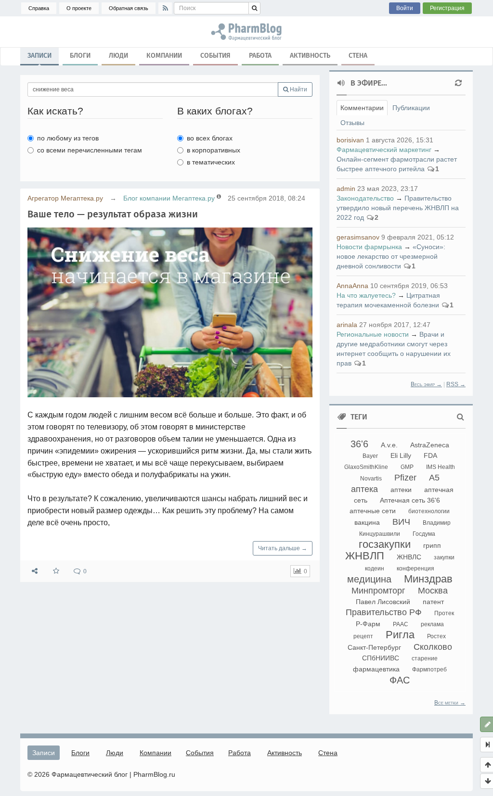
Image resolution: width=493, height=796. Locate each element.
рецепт (363, 636)
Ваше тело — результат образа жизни (112, 214)
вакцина (367, 522)
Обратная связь (128, 8)
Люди (118, 55)
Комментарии (362, 108)
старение (425, 658)
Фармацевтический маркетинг (384, 149)
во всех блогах (210, 138)
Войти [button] (404, 8)
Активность (310, 55)
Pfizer (405, 477)
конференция (415, 568)
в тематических (211, 162)
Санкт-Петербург (374, 647)
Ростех (436, 636)
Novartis (371, 478)
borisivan (350, 140)
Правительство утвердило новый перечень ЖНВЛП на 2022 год (398, 207)
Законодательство (365, 198)
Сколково (433, 647)
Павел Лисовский (383, 602)
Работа (260, 55)
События (215, 55)
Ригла (400, 635)
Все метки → (450, 702)
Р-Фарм (368, 624)
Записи (39, 55)
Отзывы (352, 122)
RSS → (456, 384)
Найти (297, 89)
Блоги (80, 55)
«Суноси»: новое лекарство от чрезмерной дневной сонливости (391, 256)
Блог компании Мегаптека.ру (169, 198)
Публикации (411, 108)
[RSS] (165, 8)
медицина (369, 579)
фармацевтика (376, 669)
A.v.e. (389, 445)
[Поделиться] (34, 571)
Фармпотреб (429, 669)
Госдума (424, 534)
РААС (400, 624)
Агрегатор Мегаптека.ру (65, 198)
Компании (164, 55)
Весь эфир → (426, 384)
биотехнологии (429, 511)
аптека (364, 489)
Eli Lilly (400, 455)
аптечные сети (373, 511)
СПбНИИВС (380, 658)
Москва (433, 590)
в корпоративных (213, 150)
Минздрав (428, 579)
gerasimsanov (358, 237)
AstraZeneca (429, 445)
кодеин (374, 568)
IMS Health (440, 467)
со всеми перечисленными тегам (89, 150)
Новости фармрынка (369, 247)
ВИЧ (401, 522)
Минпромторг (378, 590)
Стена (358, 55)
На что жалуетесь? (366, 295)
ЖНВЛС (409, 557)
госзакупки (385, 544)
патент (433, 602)
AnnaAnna (352, 286)
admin (346, 188)
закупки (444, 557)
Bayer (370, 456)
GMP (407, 467)
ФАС (399, 680)
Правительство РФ (384, 612)
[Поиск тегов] (460, 417)
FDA (430, 455)
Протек (444, 613)
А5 (434, 477)
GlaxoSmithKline (366, 467)
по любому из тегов (68, 138)
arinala (347, 325)
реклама (432, 624)
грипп (432, 545)
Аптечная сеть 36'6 (410, 500)
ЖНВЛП (364, 556)
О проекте (78, 8)
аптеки (401, 489)
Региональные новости (373, 334)
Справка (38, 8)
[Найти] (254, 8)
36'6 (359, 444)
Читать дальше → (282, 548)
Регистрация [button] (447, 8)
